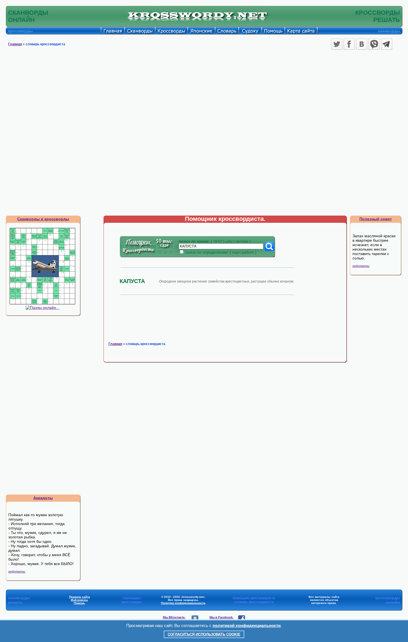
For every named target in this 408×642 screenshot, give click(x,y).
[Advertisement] (204, 93)
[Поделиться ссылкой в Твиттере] (336, 44)
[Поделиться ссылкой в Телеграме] (386, 44)
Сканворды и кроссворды (43, 219)
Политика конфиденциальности (183, 602)
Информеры (79, 599)
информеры (16, 571)
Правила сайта (79, 596)
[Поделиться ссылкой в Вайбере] (374, 44)
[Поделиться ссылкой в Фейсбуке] (349, 44)
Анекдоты (43, 498)
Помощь (79, 602)
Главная (15, 44)
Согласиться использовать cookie (204, 634)
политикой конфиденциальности (247, 625)
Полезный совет (375, 219)
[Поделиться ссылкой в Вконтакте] (361, 44)
